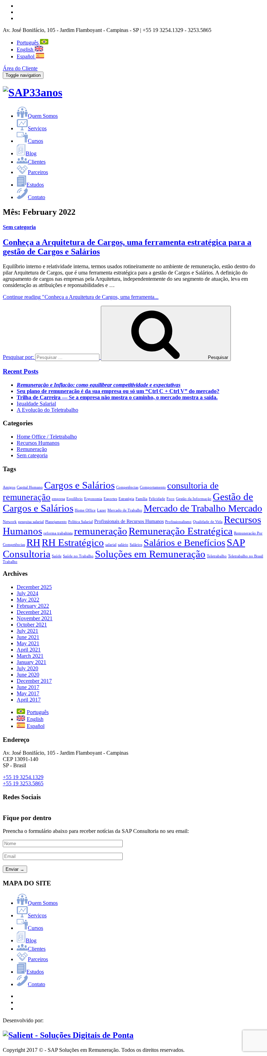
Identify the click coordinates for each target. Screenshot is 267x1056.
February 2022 (33, 606)
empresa (58, 499)
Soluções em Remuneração (150, 553)
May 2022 (28, 600)
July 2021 (27, 631)
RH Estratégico (73, 542)
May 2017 (28, 693)
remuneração (100, 531)
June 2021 (28, 637)
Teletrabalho (217, 556)
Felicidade (157, 499)
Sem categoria (19, 227)
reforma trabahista (58, 533)
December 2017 (34, 681)
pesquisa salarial (31, 522)
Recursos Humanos (38, 443)
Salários (136, 545)
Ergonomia (93, 499)
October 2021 (32, 625)
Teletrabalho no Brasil (245, 556)
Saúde (57, 556)
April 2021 (29, 650)
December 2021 (34, 612)
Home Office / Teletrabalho (47, 437)
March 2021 (30, 656)
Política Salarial (80, 522)
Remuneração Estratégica (181, 531)
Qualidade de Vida (207, 522)
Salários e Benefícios (184, 542)
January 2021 (31, 662)
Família (141, 499)
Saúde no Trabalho (78, 556)
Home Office (85, 510)
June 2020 (28, 675)
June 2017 (28, 687)
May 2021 (28, 643)
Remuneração (32, 449)
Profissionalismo (178, 522)
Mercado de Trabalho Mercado (203, 508)
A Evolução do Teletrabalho (47, 410)
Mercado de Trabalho (124, 510)
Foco (171, 499)
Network (10, 522)
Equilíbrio (74, 499)
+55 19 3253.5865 (23, 783)
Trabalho (10, 562)
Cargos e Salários (79, 485)
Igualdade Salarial (36, 404)
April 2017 (29, 700)
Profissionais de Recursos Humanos (129, 521)
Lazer (101, 510)
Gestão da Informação (193, 499)
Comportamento (153, 487)
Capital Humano (30, 487)
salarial (110, 545)
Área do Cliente (20, 68)
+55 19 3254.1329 (23, 777)
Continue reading (81, 297)
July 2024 (27, 593)
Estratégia (126, 499)
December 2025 (34, 587)
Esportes (110, 499)
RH (33, 542)
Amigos (9, 487)
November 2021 (34, 618)
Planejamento (56, 522)
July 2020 (27, 668)
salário (123, 545)
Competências (127, 487)
